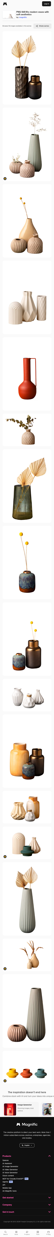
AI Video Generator (10, 1169)
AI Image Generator (10, 1166)
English (27, 1145)
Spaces (6, 1160)
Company (7, 1204)
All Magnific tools (9, 1191)
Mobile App (7, 1188)
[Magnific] (5, 4)
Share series (44, 26)
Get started (8, 1197)
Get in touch (8, 1212)
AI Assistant (7, 1163)
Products (7, 1156)
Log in (46, 4)
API (4, 1185)
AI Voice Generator (10, 1172)
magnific (23, 17)
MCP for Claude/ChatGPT (15, 1179)
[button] (27, 1145)
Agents (7, 1182)
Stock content (8, 1175)
